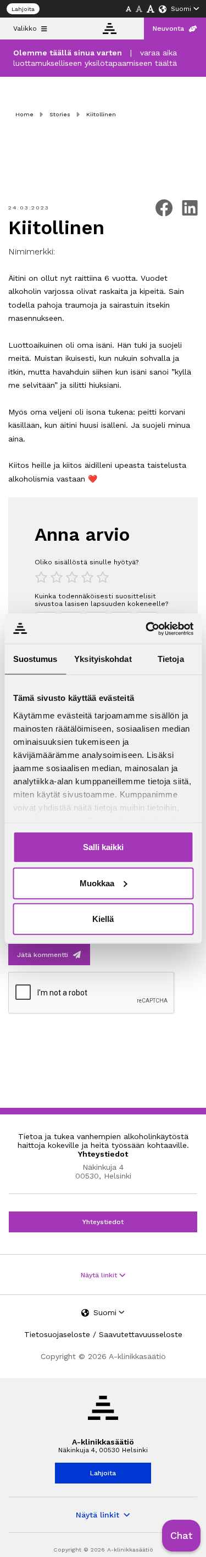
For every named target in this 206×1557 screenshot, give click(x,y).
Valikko (25, 28)
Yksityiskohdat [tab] (102, 659)
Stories (59, 114)
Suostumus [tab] (35, 659)
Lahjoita (23, 9)
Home (24, 114)
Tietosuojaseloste (57, 1334)
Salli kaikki (103, 847)
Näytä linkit (100, 1275)
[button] (181, 1536)
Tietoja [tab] (171, 659)
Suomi (181, 9)
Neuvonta (168, 28)
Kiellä (103, 919)
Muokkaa (97, 882)
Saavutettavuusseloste (140, 1334)
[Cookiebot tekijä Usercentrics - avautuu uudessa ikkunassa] (146, 628)
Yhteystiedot (103, 1222)
